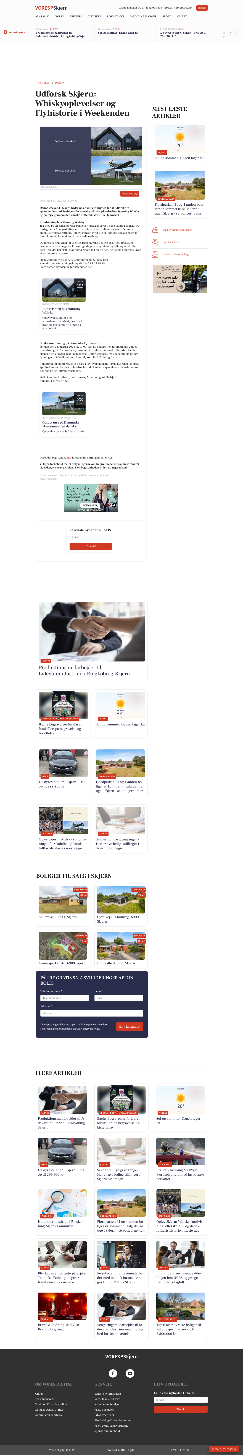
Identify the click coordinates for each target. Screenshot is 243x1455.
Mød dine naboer (143, 16)
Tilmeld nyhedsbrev (224, 1449)
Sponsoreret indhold (107, 1431)
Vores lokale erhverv (107, 1399)
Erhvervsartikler (104, 1415)
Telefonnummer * (51, 991)
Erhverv (76, 16)
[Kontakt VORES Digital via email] (130, 1373)
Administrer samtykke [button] (49, 1415)
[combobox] (42, 1013)
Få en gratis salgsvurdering (111, 1425)
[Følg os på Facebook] (113, 1373)
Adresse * (46, 1006)
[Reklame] (91, 498)
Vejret (182, 16)
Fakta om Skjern (104, 1409)
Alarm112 (42, 16)
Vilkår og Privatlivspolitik (51, 1404)
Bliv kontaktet (129, 1026)
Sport (166, 16)
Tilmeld (202, 7)
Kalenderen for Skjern (107, 1404)
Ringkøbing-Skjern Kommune (112, 1420)
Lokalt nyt (115, 16)
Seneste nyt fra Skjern (107, 1393)
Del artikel (127, 193)
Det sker (94, 16)
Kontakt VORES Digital (49, 1409)
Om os (39, 1393)
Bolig (59, 16)
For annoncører (44, 1399)
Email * (99, 991)
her (90, 267)
